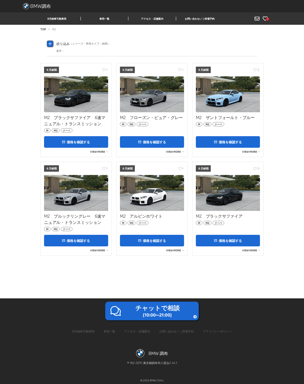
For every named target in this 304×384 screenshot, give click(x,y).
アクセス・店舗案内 (152, 18)
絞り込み (83, 43)
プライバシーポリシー (217, 331)
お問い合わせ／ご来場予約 (200, 18)
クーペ (66, 130)
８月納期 (51, 70)
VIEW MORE (97, 151)
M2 (55, 130)
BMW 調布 (158, 353)
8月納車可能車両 (56, 18)
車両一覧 (104, 18)
